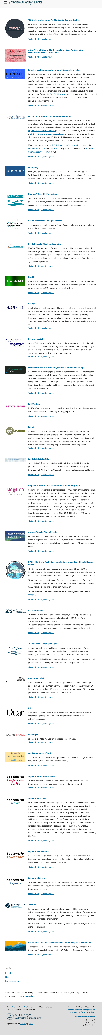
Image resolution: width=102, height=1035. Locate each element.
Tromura (32, 904)
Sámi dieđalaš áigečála (38, 459)
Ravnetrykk (33, 734)
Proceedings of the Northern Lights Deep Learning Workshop (56, 367)
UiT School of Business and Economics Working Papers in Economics (59, 942)
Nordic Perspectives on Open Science (45, 220)
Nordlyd (31, 304)
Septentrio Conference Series (41, 776)
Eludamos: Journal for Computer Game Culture (49, 116)
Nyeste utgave (47, 39)
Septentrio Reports (36, 878)
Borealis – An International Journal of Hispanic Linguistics (54, 70)
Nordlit (31, 277)
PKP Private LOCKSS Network (65, 145)
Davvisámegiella (12, 981)
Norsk (7, 977)
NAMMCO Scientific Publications (43, 194)
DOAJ (55, 148)
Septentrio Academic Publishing (42, 130)
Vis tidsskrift (33, 39)
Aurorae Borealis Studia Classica (43, 532)
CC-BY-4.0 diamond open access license (47, 134)
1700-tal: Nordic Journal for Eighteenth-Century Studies (54, 20)
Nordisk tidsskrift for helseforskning (44, 244)
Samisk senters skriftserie (40, 753)
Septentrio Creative (37, 798)
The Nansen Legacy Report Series (43, 644)
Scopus (31, 148)
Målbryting (33, 167)
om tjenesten (28, 996)
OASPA (23, 1024)
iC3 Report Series (36, 610)
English (8, 973)
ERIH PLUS (40, 148)
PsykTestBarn (34, 404)
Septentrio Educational (38, 851)
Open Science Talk (36, 678)
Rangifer (32, 427)
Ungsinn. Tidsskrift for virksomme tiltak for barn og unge (54, 485)
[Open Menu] (5, 2)
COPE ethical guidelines (60, 94)
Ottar (30, 708)
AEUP (31, 1024)
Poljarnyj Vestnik (35, 339)
